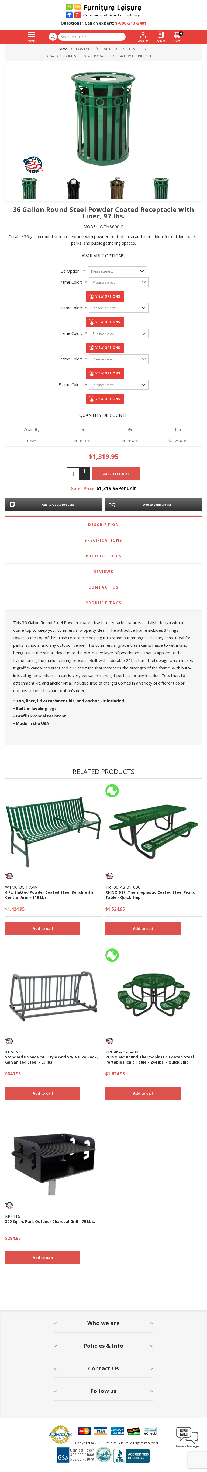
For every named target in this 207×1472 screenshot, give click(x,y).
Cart (181, 33)
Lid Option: (70, 271)
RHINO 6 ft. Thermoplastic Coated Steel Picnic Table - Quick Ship (150, 895)
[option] (38, 189)
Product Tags (103, 602)
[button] (187, 1447)
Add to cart (116, 474)
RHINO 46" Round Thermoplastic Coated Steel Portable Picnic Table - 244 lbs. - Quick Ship (149, 1059)
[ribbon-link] (9, 876)
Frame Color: (70, 282)
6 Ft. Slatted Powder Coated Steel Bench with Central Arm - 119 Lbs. (49, 895)
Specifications (103, 540)
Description (103, 524)
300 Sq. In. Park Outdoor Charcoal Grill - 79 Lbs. (50, 1221)
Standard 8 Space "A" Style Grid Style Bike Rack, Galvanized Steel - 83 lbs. (51, 1059)
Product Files (104, 555)
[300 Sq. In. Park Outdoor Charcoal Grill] (53, 1161)
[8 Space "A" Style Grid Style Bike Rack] (53, 996)
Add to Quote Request (58, 504)
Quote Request (160, 36)
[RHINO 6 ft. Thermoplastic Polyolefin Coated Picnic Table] (153, 832)
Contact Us (103, 587)
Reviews (103, 571)
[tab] (103, 524)
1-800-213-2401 (131, 23)
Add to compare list (157, 504)
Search (53, 37)
